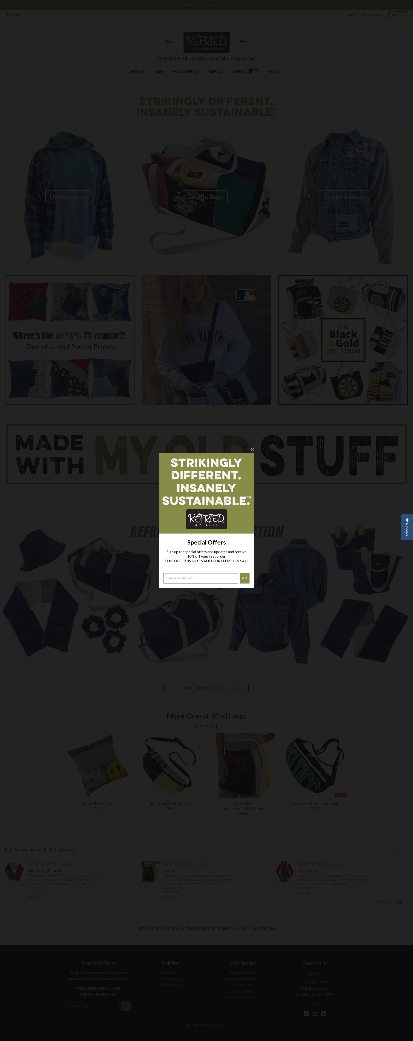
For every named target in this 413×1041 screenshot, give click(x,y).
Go (244, 578)
